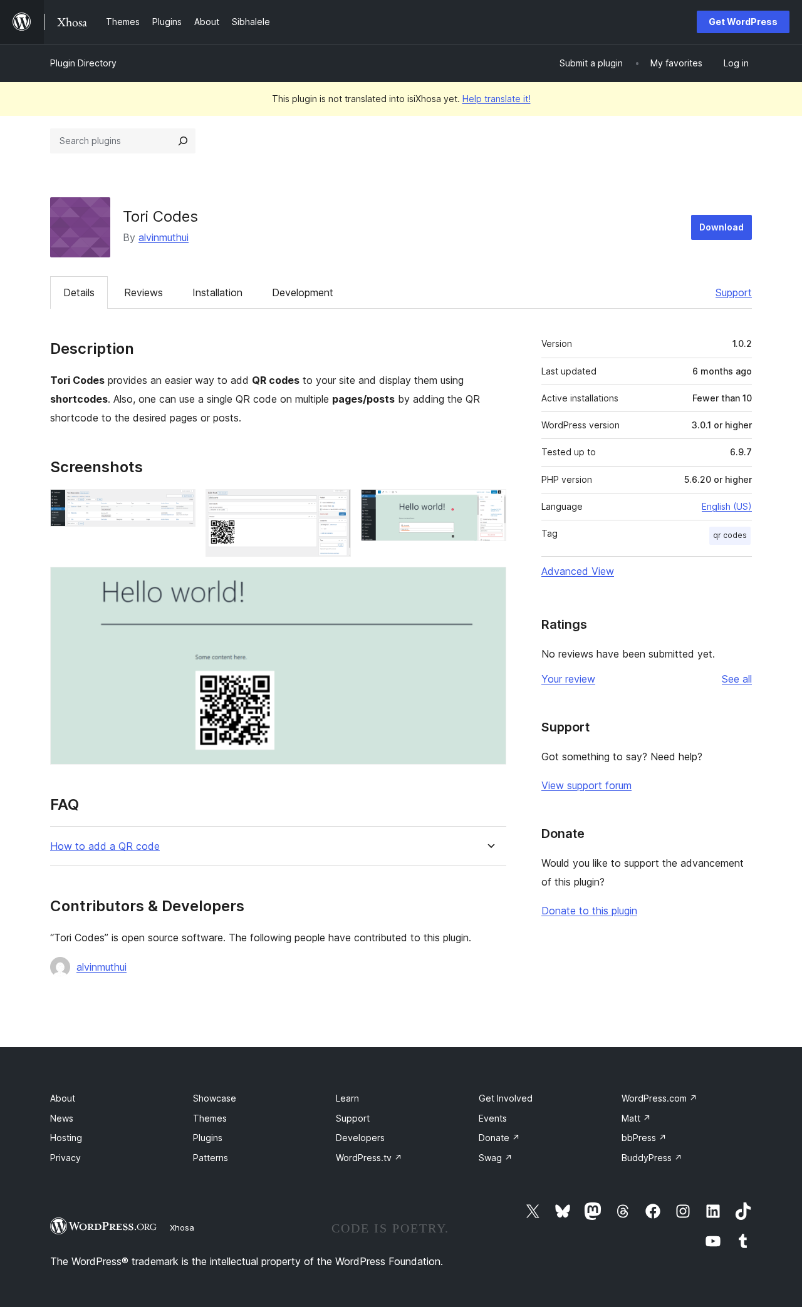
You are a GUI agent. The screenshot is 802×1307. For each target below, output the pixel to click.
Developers (360, 1137)
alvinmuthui (163, 237)
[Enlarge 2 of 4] (334, 506)
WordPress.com (659, 1098)
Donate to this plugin (589, 910)
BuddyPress (652, 1157)
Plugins (207, 1137)
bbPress (644, 1137)
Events (493, 1118)
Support (734, 292)
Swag (496, 1157)
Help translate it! (496, 98)
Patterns (210, 1157)
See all (737, 679)
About (62, 1098)
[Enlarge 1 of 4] (178, 506)
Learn (347, 1098)
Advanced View (577, 571)
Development (302, 292)
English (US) (727, 506)
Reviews (143, 292)
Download (721, 227)
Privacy (65, 1157)
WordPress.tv (369, 1157)
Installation (217, 292)
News (61, 1118)
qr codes (730, 535)
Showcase (214, 1098)
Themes (210, 1118)
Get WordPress (743, 21)
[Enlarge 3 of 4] (489, 506)
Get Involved (506, 1098)
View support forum (586, 785)
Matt (636, 1118)
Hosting (66, 1137)
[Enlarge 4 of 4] (489, 583)
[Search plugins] (182, 140)
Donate (499, 1137)
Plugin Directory (83, 63)
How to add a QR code (105, 846)
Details (79, 292)
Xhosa (182, 1227)
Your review (568, 679)
